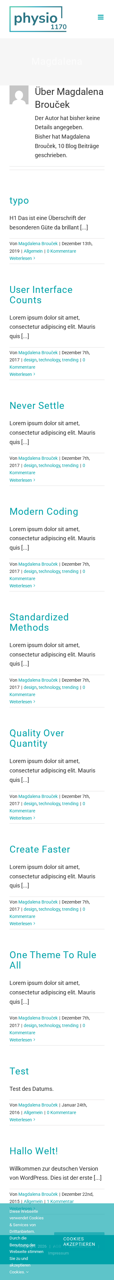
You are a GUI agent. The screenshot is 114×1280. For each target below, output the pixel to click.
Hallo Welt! (34, 1150)
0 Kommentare (61, 251)
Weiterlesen (21, 258)
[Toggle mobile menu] (101, 17)
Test (19, 1071)
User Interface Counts (41, 294)
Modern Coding (44, 511)
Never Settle (37, 405)
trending (70, 359)
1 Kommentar (60, 1201)
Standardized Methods (39, 622)
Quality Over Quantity (37, 738)
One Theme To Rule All (53, 960)
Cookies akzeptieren (79, 1241)
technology (49, 359)
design (30, 359)
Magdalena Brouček (38, 243)
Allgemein (33, 251)
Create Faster (40, 849)
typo (19, 200)
